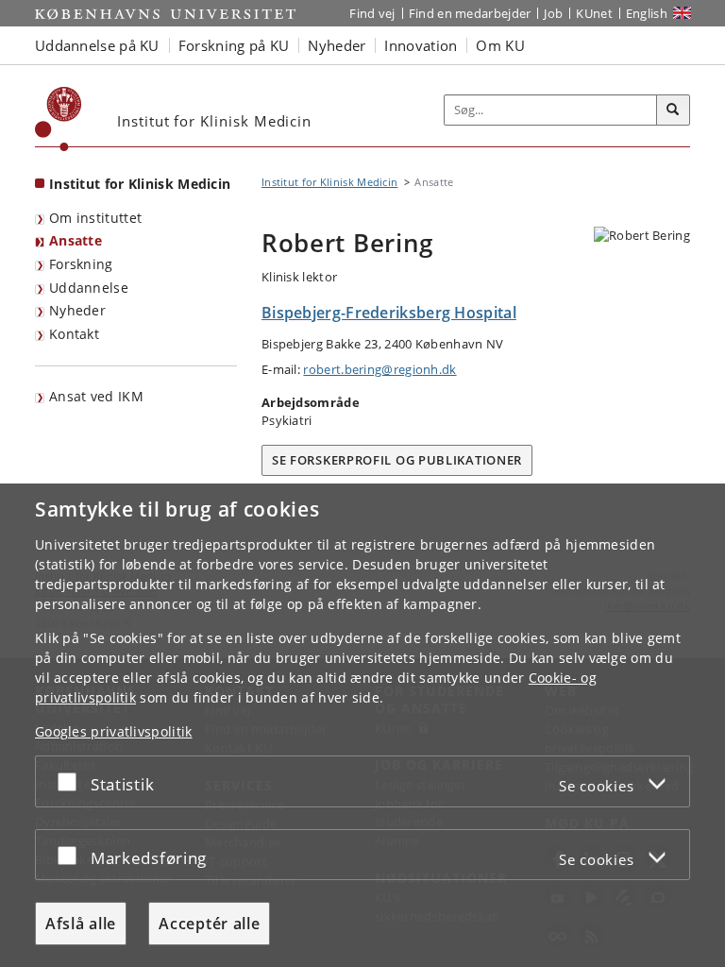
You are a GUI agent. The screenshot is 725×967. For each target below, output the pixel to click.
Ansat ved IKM (96, 396)
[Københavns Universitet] (58, 119)
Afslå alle (80, 923)
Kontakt (74, 334)
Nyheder (77, 310)
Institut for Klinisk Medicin (139, 184)
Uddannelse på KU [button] (97, 45)
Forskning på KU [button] (234, 45)
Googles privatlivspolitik (114, 731)
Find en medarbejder (470, 13)
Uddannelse (88, 288)
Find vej (372, 13)
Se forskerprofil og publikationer (397, 459)
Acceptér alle (209, 923)
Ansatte (75, 240)
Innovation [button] (420, 45)
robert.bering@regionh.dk (379, 369)
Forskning (81, 264)
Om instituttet (95, 218)
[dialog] (362, 725)
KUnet (594, 13)
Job (553, 13)
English (646, 13)
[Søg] (673, 110)
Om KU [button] (500, 45)
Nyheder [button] (336, 45)
